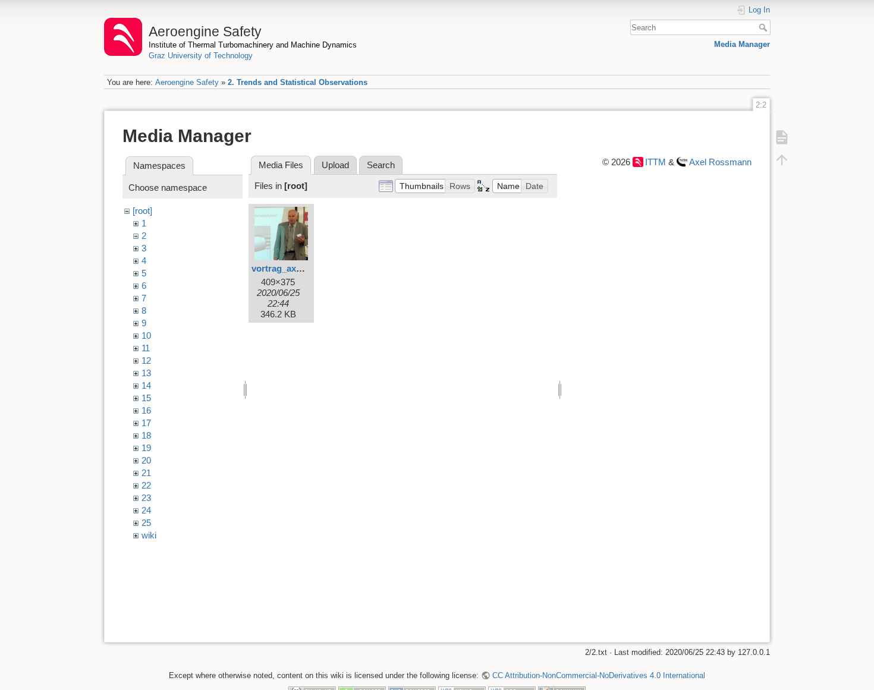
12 (146, 360)
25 (146, 523)
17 (146, 423)
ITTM (655, 162)
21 (146, 473)
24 (146, 510)
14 (146, 385)
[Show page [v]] (782, 136)
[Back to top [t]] (782, 159)
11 (146, 348)
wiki (149, 535)
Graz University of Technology (201, 55)
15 (146, 398)
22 (146, 485)
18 (146, 435)
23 (146, 498)
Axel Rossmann (720, 162)
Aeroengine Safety (187, 82)
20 (146, 460)
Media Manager (742, 44)
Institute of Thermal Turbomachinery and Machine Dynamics (253, 44)
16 (146, 410)
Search (764, 27)
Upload (335, 165)
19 (146, 448)
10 (146, 335)
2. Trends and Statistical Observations (297, 82)
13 (146, 373)
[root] (142, 211)
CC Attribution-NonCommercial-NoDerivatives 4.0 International (598, 675)
